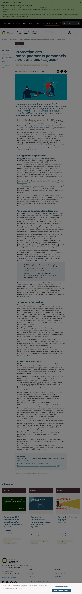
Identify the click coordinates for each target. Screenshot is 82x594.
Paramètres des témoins (61, 586)
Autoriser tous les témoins (61, 590)
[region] (41, 588)
